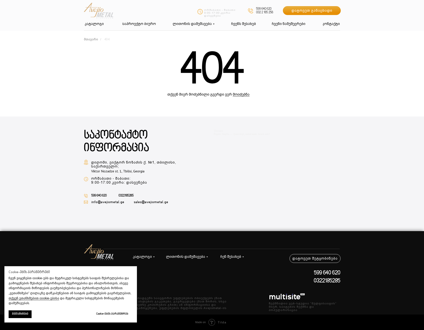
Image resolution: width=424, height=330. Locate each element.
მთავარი (91, 39)
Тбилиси (218, 130)
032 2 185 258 (264, 12)
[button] (312, 10)
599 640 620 (263, 9)
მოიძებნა (241, 94)
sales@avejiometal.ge (151, 202)
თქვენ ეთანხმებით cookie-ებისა (34, 298)
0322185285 (126, 196)
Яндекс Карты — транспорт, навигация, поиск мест (242, 134)
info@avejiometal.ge (107, 202)
